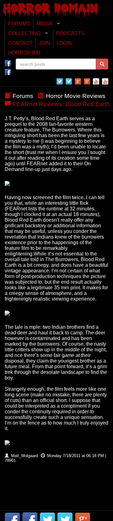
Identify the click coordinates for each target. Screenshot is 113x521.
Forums (23, 96)
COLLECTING (24, 33)
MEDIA (44, 23)
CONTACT (20, 43)
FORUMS (19, 23)
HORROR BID (24, 52)
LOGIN (64, 43)
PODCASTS (70, 33)
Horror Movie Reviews (75, 96)
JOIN (44, 43)
